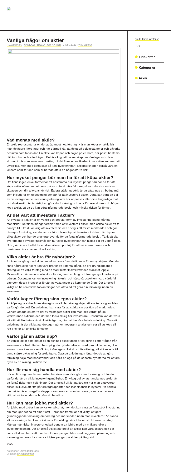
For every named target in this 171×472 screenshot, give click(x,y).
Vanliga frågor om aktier (35, 40)
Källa (10, 444)
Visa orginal (85, 44)
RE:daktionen (14, 44)
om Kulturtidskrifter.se (147, 39)
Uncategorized (25, 453)
